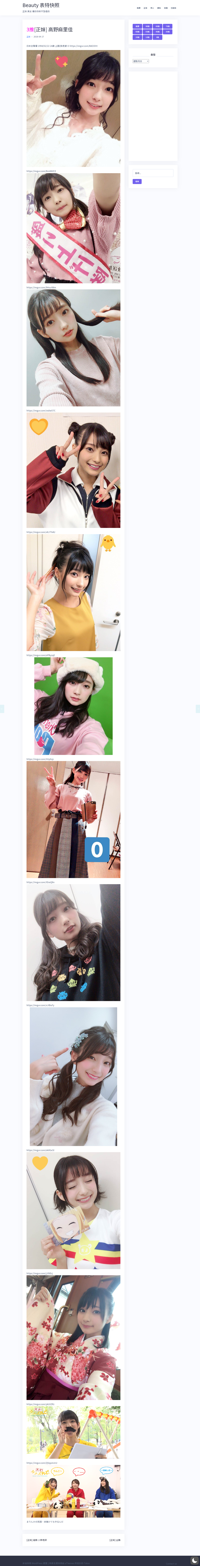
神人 (152, 8)
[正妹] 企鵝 (115, 1540)
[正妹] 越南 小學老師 (37, 1540)
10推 (148, 37)
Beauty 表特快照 (40, 4)
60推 (137, 31)
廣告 (159, 8)
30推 (168, 31)
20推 (137, 37)
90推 (148, 26)
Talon (87, 1563)
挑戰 (166, 8)
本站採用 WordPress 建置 (34, 1563)
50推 (148, 31)
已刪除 (173, 8)
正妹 (145, 8)
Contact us (171, 1563)
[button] (194, 1561)
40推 (158, 31)
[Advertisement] (153, 116)
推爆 (138, 8)
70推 (168, 26)
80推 (158, 26)
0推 (157, 37)
